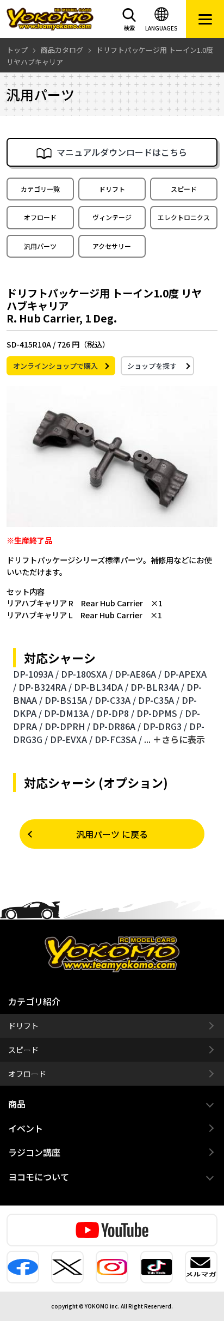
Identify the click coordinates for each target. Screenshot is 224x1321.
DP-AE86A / (138, 673)
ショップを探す (152, 366)
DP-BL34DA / (101, 686)
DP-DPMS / (159, 713)
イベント (25, 1128)
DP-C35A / (158, 700)
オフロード (40, 217)
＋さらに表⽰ (179, 739)
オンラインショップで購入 (55, 366)
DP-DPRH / (67, 726)
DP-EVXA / (71, 739)
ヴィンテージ (112, 217)
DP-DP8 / (115, 713)
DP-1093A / (36, 673)
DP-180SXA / (87, 673)
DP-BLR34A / (157, 686)
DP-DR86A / (116, 726)
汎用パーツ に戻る (112, 834)
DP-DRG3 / (165, 726)
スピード (184, 188)
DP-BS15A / (68, 700)
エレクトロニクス (184, 217)
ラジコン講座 (34, 1152)
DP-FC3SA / (118, 739)
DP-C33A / (115, 700)
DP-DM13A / (69, 713)
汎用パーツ (40, 246)
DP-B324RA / (45, 686)
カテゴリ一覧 (40, 188)
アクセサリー (111, 246)
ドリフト (112, 188)
